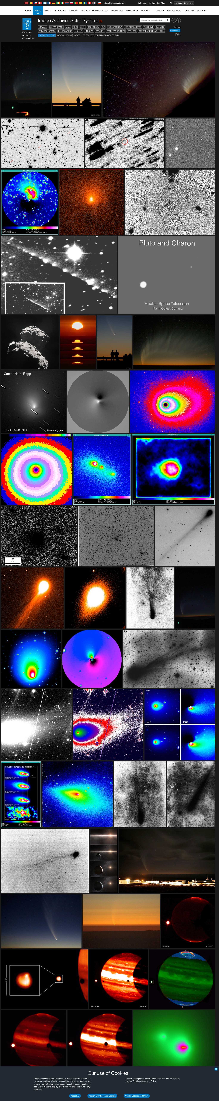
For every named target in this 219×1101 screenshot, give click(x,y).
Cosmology (93, 27)
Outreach (146, 10)
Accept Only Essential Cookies (102, 1096)
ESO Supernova (114, 27)
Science (178, 3)
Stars (77, 35)
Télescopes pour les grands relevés (101, 35)
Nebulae (89, 31)
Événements (132, 10)
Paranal (100, 31)
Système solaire (47, 35)
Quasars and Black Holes (152, 31)
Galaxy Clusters (47, 31)
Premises (132, 31)
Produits (159, 10)
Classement (175, 30)
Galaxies (160, 27)
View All (43, 27)
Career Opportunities (195, 10)
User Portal (189, 3)
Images (38, 10)
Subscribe (142, 3)
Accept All (75, 1096)
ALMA (68, 27)
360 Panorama (56, 27)
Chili (82, 27)
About (28, 10)
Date (178, 34)
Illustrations (65, 31)
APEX (75, 27)
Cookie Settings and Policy (136, 1096)
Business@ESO (174, 10)
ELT (103, 27)
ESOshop (73, 10)
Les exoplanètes (133, 27)
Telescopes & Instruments (94, 10)
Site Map (161, 3)
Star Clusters (65, 35)
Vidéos (48, 10)
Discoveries (117, 10)
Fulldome (148, 27)
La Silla (78, 31)
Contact (152, 3)
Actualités (60, 10)
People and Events (116, 31)
